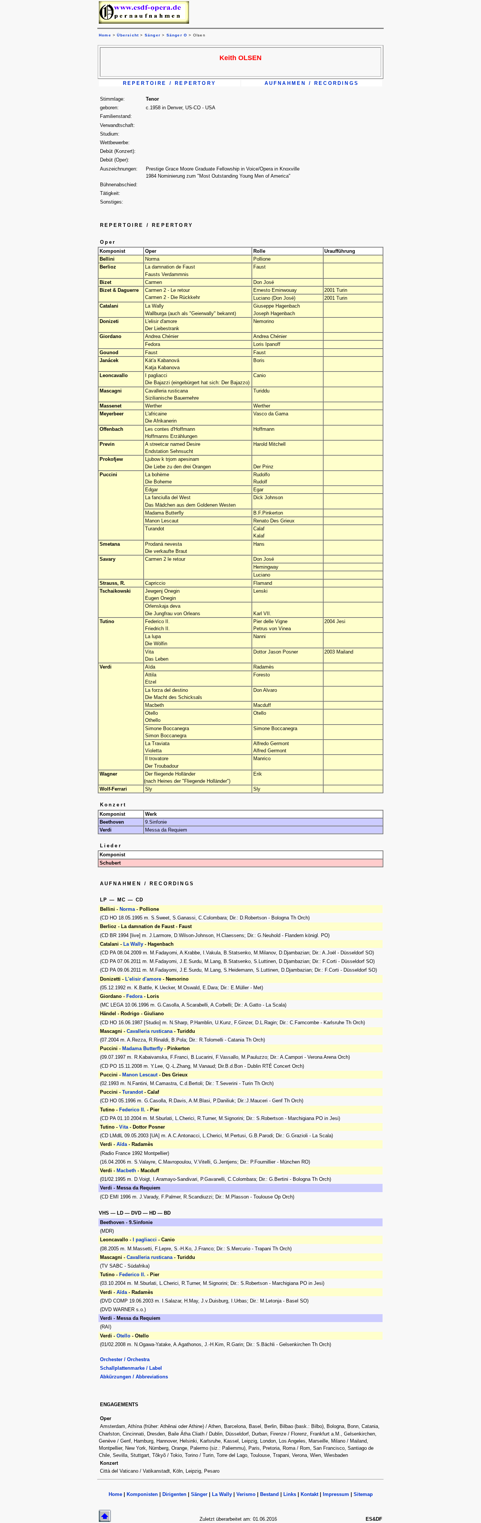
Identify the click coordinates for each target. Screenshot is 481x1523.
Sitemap (363, 1494)
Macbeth (126, 1170)
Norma (127, 909)
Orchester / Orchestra (125, 1359)
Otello (123, 1336)
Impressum (336, 1494)
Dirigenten (174, 1494)
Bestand (269, 1494)
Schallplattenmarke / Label (131, 1368)
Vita (123, 1127)
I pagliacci (145, 1239)
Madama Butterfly (143, 1048)
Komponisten (142, 1494)
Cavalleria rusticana (150, 1031)
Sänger (152, 35)
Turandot (132, 1092)
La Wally (133, 944)
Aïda (121, 1144)
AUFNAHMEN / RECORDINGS (312, 83)
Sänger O (177, 35)
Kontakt (309, 1494)
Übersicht (128, 35)
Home (115, 1494)
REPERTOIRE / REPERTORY (169, 83)
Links (289, 1494)
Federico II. (132, 1109)
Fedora (134, 996)
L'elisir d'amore (144, 979)
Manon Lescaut (140, 1075)
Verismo (246, 1494)
